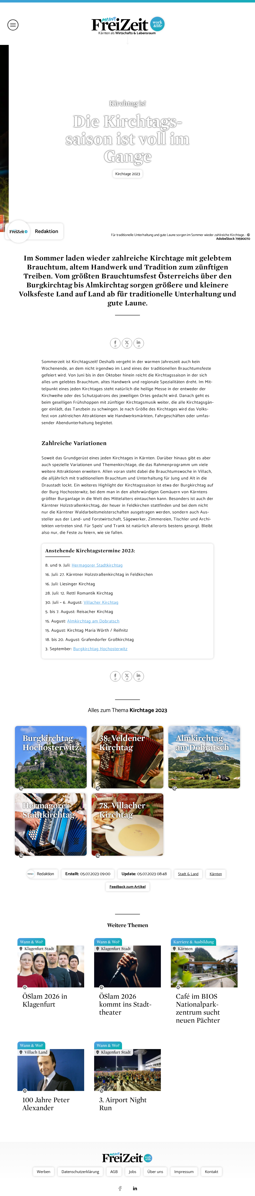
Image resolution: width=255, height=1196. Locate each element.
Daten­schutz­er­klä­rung (80, 1171)
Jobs (132, 1171)
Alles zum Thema (127, 710)
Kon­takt (211, 1171)
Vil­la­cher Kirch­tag (101, 602)
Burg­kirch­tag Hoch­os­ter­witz (100, 648)
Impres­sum (184, 1171)
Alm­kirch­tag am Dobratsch (93, 621)
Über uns (155, 1171)
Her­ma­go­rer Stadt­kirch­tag (97, 565)
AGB (114, 1171)
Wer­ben (43, 1171)
